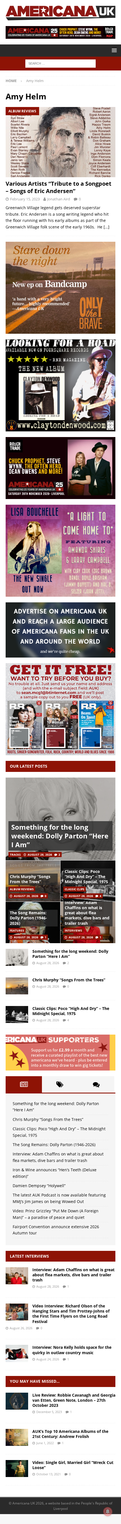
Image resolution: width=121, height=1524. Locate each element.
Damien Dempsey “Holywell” (39, 1185)
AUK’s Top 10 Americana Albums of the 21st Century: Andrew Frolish (70, 1434)
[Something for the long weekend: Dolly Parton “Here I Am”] (60, 819)
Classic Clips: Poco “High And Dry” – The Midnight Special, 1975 (86, 876)
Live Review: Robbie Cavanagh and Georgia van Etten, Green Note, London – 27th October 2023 (73, 1400)
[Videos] (17, 1468)
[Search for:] (60, 63)
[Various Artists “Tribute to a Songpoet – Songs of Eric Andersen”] (60, 142)
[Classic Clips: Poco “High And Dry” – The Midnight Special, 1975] (17, 1014)
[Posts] (24, 1084)
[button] (113, 50)
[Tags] (60, 1084)
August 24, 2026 (47, 1359)
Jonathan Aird (58, 199)
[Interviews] (17, 1275)
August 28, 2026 (40, 855)
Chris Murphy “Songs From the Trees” (30, 879)
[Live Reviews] (17, 1401)
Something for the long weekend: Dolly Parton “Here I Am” (59, 835)
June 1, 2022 (45, 1443)
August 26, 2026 (21, 1328)
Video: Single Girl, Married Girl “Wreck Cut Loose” (72, 1465)
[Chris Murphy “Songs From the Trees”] (17, 985)
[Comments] (96, 1084)
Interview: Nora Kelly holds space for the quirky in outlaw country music (71, 1350)
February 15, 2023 (25, 199)
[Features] (17, 1437)
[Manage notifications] (107, 1511)
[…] (106, 227)
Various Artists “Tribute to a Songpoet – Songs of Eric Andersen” (58, 187)
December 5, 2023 (49, 1412)
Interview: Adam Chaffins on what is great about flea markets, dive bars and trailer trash (87, 913)
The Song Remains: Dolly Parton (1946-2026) (28, 918)
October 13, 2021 (48, 1474)
